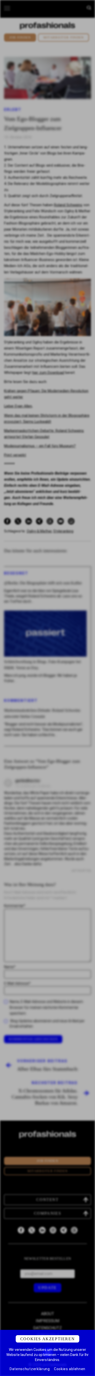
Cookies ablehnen (69, 1369)
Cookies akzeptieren (47, 1339)
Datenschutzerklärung (30, 1369)
